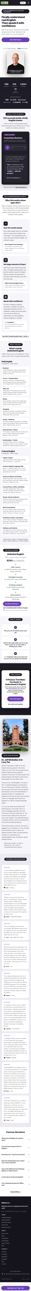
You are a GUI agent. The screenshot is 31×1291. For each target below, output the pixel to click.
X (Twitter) (4, 1254)
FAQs (3, 1236)
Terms (27, 1279)
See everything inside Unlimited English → (15, 608)
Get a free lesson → (21, 187)
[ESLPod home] (4, 3)
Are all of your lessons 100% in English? (11, 1147)
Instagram (4, 1259)
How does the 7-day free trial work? (13, 1154)
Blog (3, 1245)
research (4, 828)
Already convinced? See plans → (10, 45)
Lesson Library (6, 1243)
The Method (5, 1238)
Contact (4, 1264)
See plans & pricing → (12, 604)
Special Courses (6, 1227)
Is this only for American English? (12, 1177)
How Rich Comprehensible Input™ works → (15, 336)
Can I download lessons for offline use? (13, 1184)
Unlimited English (6, 1217)
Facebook (4, 1256)
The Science (5, 1241)
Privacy (23, 1279)
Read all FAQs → (16, 1192)
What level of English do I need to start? (12, 1139)
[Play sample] (7, 147)
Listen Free (5, 1225)
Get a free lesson (15, 40)
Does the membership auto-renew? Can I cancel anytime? (13, 1162)
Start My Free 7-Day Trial (15, 1288)
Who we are (5, 1233)
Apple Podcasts (6, 1220)
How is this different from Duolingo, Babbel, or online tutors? (13, 1170)
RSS (3, 1261)
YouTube (4, 1252)
